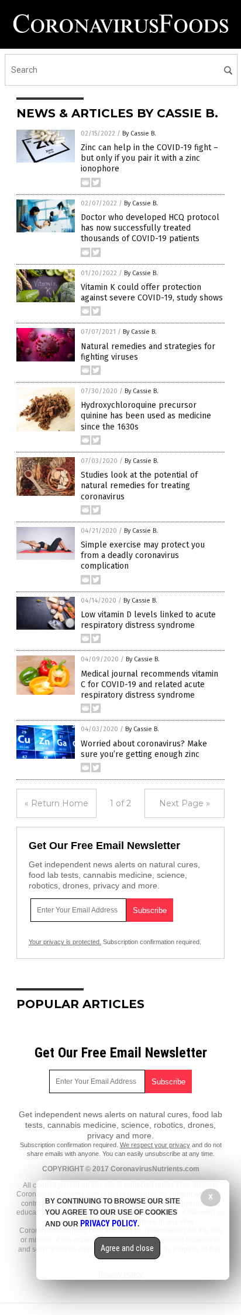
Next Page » (184, 803)
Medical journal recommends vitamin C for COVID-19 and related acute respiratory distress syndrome (149, 684)
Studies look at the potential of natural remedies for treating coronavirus (139, 485)
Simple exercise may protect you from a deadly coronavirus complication (143, 555)
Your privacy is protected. (65, 941)
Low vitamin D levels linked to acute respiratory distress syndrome (148, 620)
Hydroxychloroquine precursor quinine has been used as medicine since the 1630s (146, 415)
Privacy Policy (108, 1223)
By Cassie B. (139, 133)
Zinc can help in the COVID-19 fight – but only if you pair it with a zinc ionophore (149, 158)
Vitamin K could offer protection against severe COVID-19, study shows (152, 292)
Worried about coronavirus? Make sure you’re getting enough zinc (144, 749)
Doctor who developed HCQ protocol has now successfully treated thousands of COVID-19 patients (150, 228)
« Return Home (56, 803)
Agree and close (127, 1248)
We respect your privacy (155, 1144)
